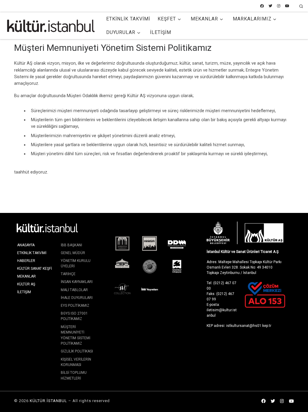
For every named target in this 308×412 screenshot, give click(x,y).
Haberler (26, 261)
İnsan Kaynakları (77, 282)
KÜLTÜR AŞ (26, 284)
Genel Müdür (73, 253)
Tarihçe (68, 274)
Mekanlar (26, 276)
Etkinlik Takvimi (31, 253)
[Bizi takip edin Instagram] (278, 6)
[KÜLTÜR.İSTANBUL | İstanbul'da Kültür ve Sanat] (51, 25)
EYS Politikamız (75, 305)
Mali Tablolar (74, 290)
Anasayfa (26, 245)
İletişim (24, 292)
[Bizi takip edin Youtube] (287, 6)
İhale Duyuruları (77, 298)
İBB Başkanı (71, 245)
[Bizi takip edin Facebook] (262, 6)
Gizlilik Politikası (77, 351)
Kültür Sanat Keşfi (34, 268)
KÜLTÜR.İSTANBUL (48, 400)
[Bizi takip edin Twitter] (270, 6)
